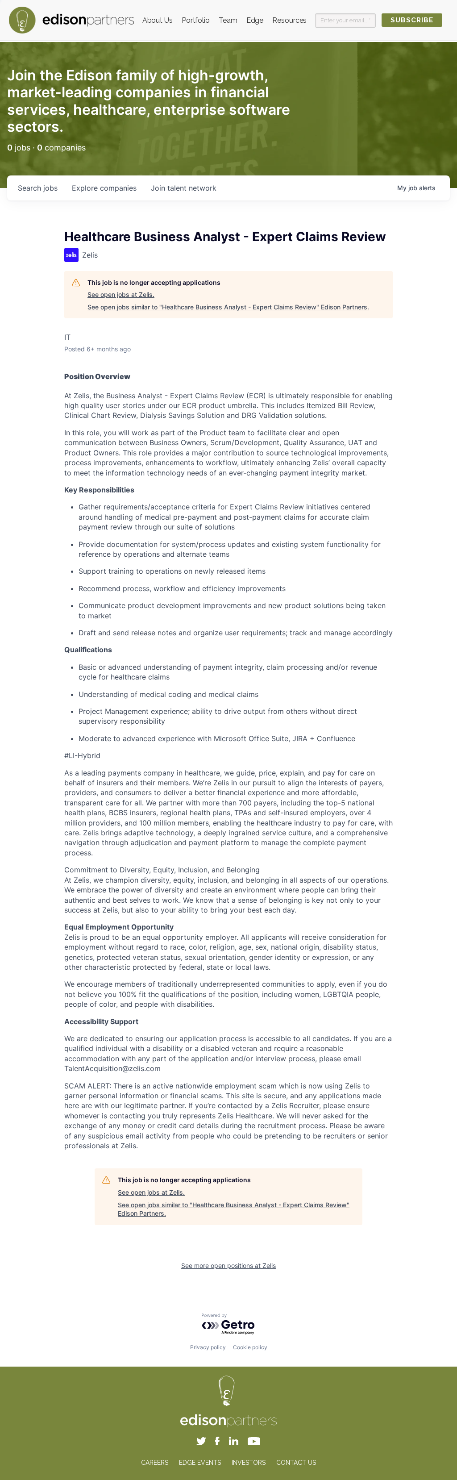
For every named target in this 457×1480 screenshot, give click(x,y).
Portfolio (196, 20)
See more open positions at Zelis (228, 1265)
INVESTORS (249, 1462)
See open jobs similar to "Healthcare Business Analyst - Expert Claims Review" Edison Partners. (228, 307)
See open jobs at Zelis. (120, 294)
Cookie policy (250, 1347)
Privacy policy (208, 1347)
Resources (289, 20)
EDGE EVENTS (200, 1462)
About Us (157, 20)
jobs (38, 187)
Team (228, 20)
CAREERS (154, 1462)
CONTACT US (296, 1462)
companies (104, 187)
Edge (255, 20)
